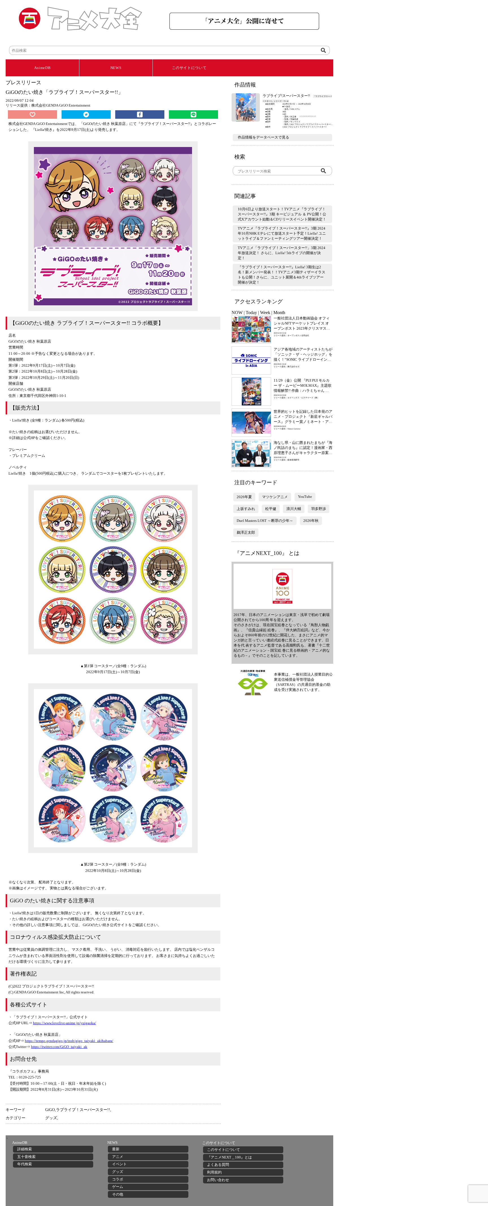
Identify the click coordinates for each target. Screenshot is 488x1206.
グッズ (51, 1118)
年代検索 (24, 1164)
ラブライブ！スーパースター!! (83, 1109)
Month (279, 312)
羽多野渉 (318, 509)
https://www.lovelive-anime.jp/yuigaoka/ (64, 1023)
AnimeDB (42, 68)
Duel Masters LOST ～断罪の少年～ (265, 520)
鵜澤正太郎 (246, 532)
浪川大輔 (293, 509)
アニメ (117, 1157)
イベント (119, 1164)
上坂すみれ (246, 509)
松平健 (270, 509)
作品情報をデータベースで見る (263, 137)
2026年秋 (311, 520)
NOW (237, 312)
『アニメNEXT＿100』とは (229, 1157)
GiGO (50, 1109)
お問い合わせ (218, 1180)
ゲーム (117, 1187)
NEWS (115, 68)
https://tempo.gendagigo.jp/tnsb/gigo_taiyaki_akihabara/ (69, 1041)
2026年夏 (244, 497)
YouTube (305, 496)
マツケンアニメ (275, 497)
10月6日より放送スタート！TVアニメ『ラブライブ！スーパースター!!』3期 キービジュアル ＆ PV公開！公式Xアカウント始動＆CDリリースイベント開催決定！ (282, 214)
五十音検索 (26, 1157)
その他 (117, 1194)
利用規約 (214, 1172)
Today (251, 312)
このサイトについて (189, 68)
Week (265, 312)
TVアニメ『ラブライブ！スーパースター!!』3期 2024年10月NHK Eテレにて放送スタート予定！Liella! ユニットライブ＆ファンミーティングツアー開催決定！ (282, 233)
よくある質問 (218, 1164)
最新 (115, 1149)
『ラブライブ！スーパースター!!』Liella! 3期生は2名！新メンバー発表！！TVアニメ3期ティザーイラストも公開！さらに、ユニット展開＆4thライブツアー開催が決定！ (281, 274)
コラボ (117, 1179)
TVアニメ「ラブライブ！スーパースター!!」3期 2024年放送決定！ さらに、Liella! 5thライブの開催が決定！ (281, 253)
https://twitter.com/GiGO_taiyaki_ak (59, 1047)
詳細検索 (24, 1149)
